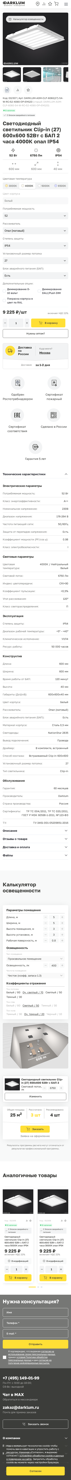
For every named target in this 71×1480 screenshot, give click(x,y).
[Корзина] (56, 4)
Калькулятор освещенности (28, 19)
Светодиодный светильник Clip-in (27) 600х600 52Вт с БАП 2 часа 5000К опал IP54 (17, 1241)
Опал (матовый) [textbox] (14, 230)
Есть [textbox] (7, 275)
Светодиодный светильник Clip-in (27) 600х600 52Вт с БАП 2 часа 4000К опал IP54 (42, 1081)
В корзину (51, 322)
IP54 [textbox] (7, 245)
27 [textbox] (6, 260)
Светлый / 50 (54, 992)
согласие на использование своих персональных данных (31, 1353)
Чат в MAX (13, 1394)
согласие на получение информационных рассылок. (30, 1362)
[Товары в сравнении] (44, 4)
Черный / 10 (54, 1014)
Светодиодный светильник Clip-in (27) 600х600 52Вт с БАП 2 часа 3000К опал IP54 (52, 1241)
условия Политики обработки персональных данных (28, 1359)
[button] (63, 74)
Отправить (35, 1344)
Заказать (38, 1129)
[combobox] (35, 200)
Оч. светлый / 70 (33, 992)
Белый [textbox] (9, 200)
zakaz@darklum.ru (21, 1407)
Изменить (35, 1096)
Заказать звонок (38, 1424)
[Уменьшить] (5, 323)
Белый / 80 (13, 992)
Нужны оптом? (35, 333)
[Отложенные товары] (50, 4)
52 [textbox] (6, 215)
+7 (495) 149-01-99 (21, 1378)
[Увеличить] (27, 323)
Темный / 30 (14, 996)
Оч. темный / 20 (34, 1014)
